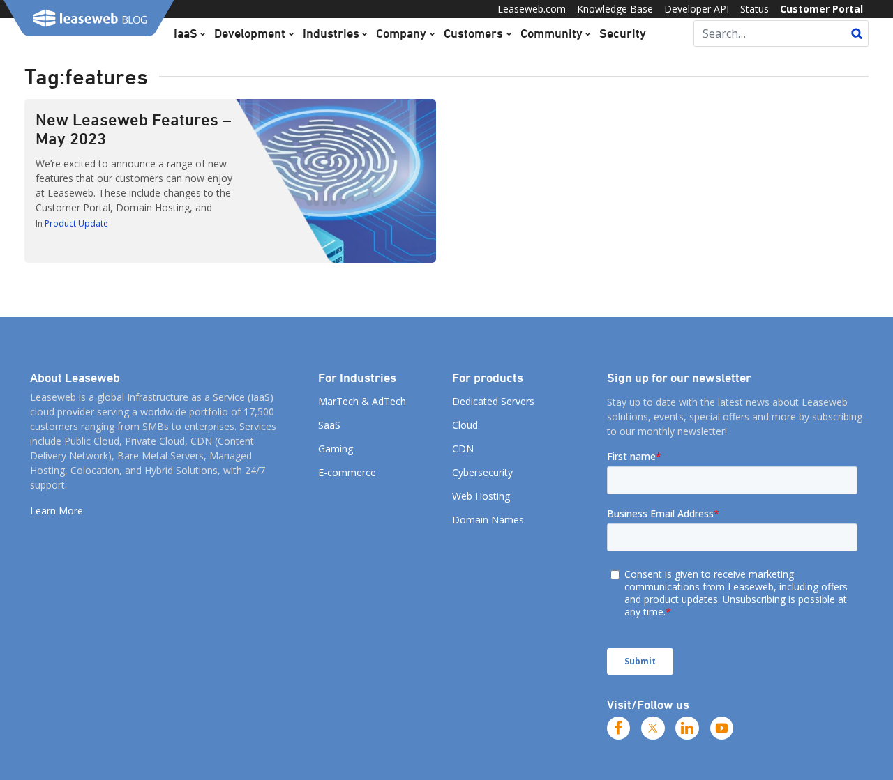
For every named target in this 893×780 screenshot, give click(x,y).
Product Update (76, 223)
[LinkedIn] (687, 728)
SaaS (329, 424)
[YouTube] (722, 728)
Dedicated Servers (493, 401)
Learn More (56, 510)
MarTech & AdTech (362, 401)
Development (249, 33)
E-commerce (347, 472)
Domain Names (488, 519)
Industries (331, 33)
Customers (473, 33)
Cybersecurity (482, 472)
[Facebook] (619, 728)
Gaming (335, 448)
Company (401, 33)
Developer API (696, 8)
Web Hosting (481, 496)
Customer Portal (821, 8)
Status (754, 8)
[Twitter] (653, 728)
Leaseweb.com (531, 8)
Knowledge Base (615, 8)
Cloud (465, 424)
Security (622, 33)
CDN (463, 448)
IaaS (185, 33)
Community (551, 33)
